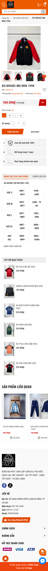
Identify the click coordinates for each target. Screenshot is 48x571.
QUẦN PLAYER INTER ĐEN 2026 (29, 286)
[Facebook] (4, 485)
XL (21, 115)
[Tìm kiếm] (43, 11)
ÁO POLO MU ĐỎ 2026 (25, 267)
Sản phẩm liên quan (16, 386)
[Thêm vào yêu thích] (25, 397)
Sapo (30, 568)
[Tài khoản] (39, 4)
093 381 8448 (17, 506)
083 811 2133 (12, 510)
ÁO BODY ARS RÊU (24, 324)
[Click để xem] (24, 48)
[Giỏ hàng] (44, 4)
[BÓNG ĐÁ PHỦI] (8, 460)
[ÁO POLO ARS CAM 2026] (9, 349)
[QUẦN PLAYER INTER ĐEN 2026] (9, 291)
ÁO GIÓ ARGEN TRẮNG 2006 (13, 427)
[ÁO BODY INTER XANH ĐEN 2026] (9, 310)
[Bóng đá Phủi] (10, 4)
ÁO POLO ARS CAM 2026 (26, 344)
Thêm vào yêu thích (44, 90)
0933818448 (13, 513)
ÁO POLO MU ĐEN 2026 (26, 363)
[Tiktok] (10, 485)
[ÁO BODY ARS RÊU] (9, 330)
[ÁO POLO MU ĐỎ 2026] (9, 272)
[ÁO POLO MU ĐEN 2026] (9, 368)
